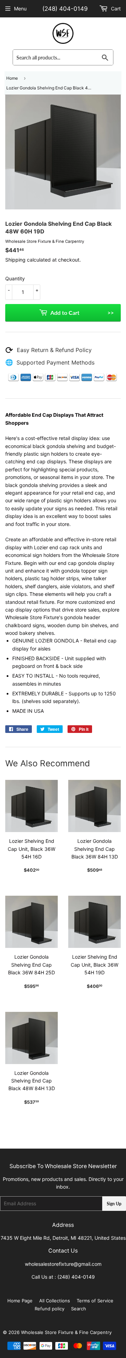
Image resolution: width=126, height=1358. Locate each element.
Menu (20, 8)
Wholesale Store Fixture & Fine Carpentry (66, 1332)
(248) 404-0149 (65, 8)
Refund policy (49, 1308)
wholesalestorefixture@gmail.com (63, 1264)
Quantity (15, 278)
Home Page (20, 1300)
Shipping (15, 260)
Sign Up (114, 1203)
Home (12, 78)
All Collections (54, 1300)
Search (78, 1308)
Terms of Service (95, 1300)
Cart (115, 8)
